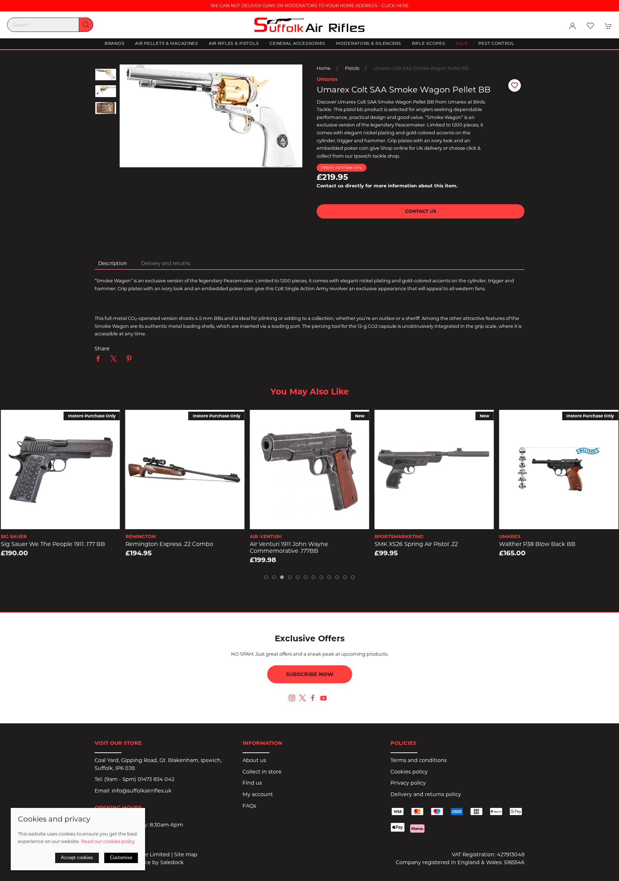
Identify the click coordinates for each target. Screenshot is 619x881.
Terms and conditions (418, 760)
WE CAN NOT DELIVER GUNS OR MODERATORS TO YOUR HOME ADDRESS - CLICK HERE (310, 5)
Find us (252, 783)
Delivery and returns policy (425, 794)
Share (102, 348)
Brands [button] (114, 43)
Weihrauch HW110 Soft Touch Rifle (547, 544)
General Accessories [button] (297, 43)
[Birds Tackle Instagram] (292, 698)
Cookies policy (409, 772)
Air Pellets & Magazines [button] (166, 43)
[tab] (266, 577)
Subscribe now (310, 674)
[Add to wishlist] (10, 419)
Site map (185, 854)
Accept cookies (77, 857)
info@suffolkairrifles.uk (142, 790)
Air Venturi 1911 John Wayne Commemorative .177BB (164, 548)
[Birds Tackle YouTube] (323, 698)
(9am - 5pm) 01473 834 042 (139, 779)
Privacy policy (408, 783)
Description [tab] (112, 263)
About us (254, 760)
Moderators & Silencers (368, 43)
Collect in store (262, 772)
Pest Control (496, 43)
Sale (461, 43)
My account (258, 794)
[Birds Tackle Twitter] (302, 697)
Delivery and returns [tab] (165, 263)
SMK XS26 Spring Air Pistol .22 (292, 544)
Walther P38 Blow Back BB (412, 544)
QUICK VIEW (60, 521)
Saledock (172, 862)
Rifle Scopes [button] (428, 43)
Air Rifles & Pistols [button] (234, 43)
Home (324, 68)
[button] (590, 25)
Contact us (420, 211)
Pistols (352, 68)
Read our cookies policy (108, 841)
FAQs (249, 806)
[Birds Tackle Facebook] (312, 698)
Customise (121, 857)
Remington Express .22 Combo (44, 544)
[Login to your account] (572, 25)
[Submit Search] (86, 25)
